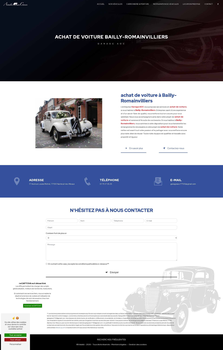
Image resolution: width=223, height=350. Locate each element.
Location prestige (191, 4)
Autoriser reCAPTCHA (32, 306)
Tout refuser (15, 340)
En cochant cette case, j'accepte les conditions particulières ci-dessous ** (78, 264)
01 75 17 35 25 (106, 184)
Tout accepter (15, 335)
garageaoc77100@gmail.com (183, 184)
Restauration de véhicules (166, 4)
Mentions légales (119, 344)
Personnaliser (15, 344)
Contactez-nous (175, 148)
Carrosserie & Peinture (137, 4)
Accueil (100, 4)
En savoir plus (136, 148)
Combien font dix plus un (56, 233)
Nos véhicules (115, 4)
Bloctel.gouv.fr (60, 327)
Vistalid (81, 344)
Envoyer (114, 272)
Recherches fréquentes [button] (111, 339)
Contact (209, 4)
